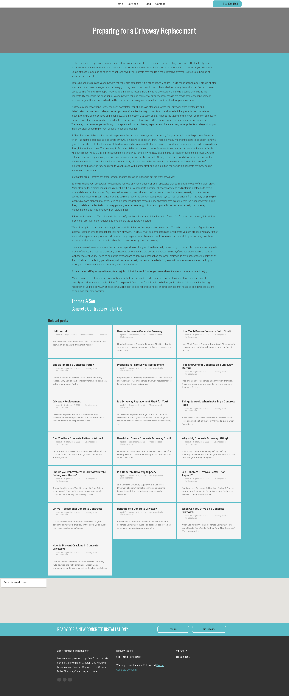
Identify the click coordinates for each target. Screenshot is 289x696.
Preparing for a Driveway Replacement (140, 364)
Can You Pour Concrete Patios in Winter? (78, 438)
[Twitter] (65, 680)
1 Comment (102, 334)
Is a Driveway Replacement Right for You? (142, 401)
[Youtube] (70, 680)
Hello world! (60, 331)
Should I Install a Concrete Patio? (73, 364)
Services (132, 3)
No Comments (126, 337)
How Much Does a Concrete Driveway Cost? (144, 438)
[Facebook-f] (59, 680)
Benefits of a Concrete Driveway (137, 508)
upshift (59, 334)
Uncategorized (86, 334)
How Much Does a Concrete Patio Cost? (206, 331)
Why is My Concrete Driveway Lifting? (205, 438)
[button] (227, 3)
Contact (160, 3)
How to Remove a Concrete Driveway (140, 331)
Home (119, 3)
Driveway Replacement (67, 401)
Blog (148, 3)
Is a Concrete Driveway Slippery (136, 472)
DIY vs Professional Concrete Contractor (78, 508)
